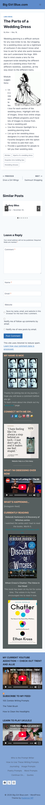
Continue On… (18, 775)
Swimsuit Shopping (33, 178)
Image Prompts (28, 766)
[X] (9, 783)
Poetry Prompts (15, 771)
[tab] (17, 218)
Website (8, 305)
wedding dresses (11, 165)
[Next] (38, 208)
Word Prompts (30, 771)
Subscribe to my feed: (17, 696)
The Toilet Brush (10, 706)
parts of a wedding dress (23, 155)
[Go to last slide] (6, 208)
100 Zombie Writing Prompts (16, 701)
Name (8, 282)
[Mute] (34, 495)
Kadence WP (27, 798)
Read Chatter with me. (22, 598)
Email (8, 293)
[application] (22, 487)
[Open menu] (40, 4)
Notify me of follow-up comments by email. (21, 322)
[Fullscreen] (38, 495)
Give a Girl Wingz (11, 178)
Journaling (14, 766)
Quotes (30, 775)
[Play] (7, 495)
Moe (7, 32)
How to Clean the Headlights (16, 711)
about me (9, 405)
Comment (10, 249)
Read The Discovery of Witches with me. (22, 531)
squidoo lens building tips (14, 160)
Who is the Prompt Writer (22, 758)
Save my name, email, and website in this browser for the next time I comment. (23, 312)
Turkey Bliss (12, 205)
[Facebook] (5, 783)
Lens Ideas (8, 17)
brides (7, 155)
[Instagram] (14, 783)
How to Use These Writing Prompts (22, 762)
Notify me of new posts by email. (21, 329)
